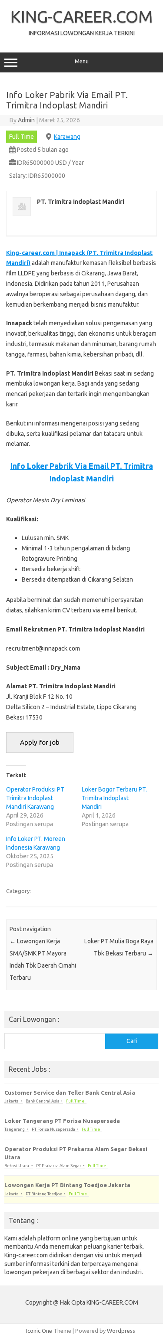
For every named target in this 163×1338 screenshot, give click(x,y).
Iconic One (39, 1331)
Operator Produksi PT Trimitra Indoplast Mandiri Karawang (35, 798)
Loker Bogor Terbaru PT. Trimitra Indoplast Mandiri (114, 798)
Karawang (67, 136)
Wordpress (121, 1331)
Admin (26, 120)
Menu (82, 61)
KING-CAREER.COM (81, 16)
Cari (131, 1040)
